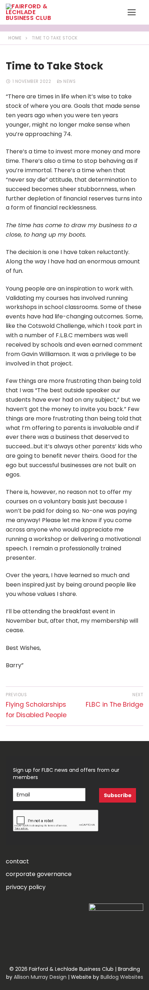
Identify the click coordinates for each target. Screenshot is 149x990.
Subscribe (118, 795)
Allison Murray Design (40, 977)
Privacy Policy (26, 887)
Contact (17, 861)
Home (14, 38)
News (69, 81)
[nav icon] (131, 12)
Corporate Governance (39, 874)
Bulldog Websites (122, 977)
